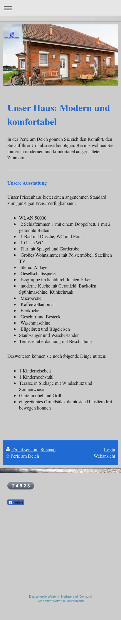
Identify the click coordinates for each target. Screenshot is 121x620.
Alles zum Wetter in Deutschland (61, 601)
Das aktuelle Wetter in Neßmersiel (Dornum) (60, 596)
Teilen (17, 502)
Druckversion (24, 449)
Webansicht (104, 456)
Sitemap (48, 449)
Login (109, 449)
